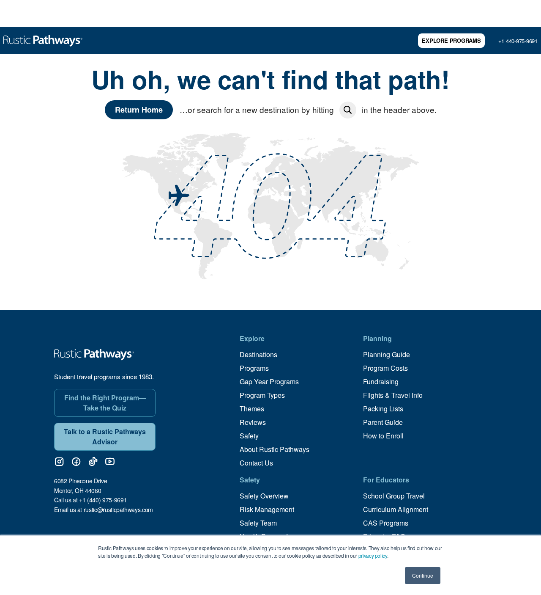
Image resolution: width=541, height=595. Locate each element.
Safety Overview (264, 496)
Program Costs (385, 368)
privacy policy (372, 555)
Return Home (139, 109)
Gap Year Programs (269, 381)
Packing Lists (383, 408)
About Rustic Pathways (274, 449)
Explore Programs (451, 40)
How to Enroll (383, 436)
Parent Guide (383, 422)
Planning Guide (386, 354)
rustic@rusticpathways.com (118, 509)
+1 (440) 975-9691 (103, 500)
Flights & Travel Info (393, 395)
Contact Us (256, 463)
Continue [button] (422, 575)
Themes (252, 408)
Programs (254, 368)
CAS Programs (385, 523)
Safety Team (258, 523)
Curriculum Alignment (395, 509)
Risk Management (267, 509)
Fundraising (381, 381)
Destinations (258, 354)
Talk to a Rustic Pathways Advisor (105, 436)
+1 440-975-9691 (518, 41)
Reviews (253, 422)
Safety (249, 436)
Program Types (262, 395)
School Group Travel (394, 496)
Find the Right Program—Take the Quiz (105, 403)
